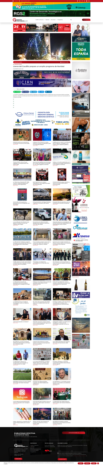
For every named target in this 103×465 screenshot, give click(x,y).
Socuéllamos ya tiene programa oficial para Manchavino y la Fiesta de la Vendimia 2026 (21, 343)
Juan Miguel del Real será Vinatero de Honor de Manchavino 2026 (61, 342)
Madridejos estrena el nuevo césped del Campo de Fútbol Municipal (22, 382)
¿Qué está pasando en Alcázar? (20, 321)
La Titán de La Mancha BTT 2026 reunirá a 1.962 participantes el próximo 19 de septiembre (21, 183)
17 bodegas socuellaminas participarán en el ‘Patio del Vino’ (41, 262)
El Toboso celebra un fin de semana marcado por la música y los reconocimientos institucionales (61, 303)
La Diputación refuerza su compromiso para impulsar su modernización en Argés (20, 363)
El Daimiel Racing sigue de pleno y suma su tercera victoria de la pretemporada (61, 183)
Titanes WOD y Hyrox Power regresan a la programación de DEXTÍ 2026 (20, 163)
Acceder (80, 326)
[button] (40, 20)
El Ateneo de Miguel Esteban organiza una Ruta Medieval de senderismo (40, 383)
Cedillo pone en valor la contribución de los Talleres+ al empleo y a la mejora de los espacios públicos (62, 143)
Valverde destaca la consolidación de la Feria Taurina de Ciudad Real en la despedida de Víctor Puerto (62, 223)
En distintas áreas (17, 64)
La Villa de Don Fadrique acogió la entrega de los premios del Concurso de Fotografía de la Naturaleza (22, 243)
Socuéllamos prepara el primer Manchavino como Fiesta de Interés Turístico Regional (61, 422)
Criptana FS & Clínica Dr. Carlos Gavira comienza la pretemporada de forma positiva (41, 343)
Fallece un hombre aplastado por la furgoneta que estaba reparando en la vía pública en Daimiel (61, 163)
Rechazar (87, 463)
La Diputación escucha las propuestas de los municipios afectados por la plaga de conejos (21, 283)
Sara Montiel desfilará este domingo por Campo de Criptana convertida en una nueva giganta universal (42, 163)
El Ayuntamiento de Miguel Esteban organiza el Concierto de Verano (42, 203)
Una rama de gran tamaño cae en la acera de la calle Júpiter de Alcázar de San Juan (42, 402)
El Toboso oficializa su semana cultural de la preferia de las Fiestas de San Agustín (61, 363)
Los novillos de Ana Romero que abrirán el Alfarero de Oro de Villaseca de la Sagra (21, 223)
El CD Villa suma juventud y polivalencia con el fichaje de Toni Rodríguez (21, 203)
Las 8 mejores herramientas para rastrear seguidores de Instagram (21, 402)
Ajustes (93, 463)
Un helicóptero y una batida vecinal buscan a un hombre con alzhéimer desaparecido (61, 383)
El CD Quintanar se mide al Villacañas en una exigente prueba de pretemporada (41, 183)
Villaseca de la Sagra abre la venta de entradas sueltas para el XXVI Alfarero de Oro (42, 283)
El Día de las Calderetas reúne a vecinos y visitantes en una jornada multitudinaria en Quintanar (61, 283)
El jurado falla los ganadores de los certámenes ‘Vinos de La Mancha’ (61, 203)
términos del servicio (83, 455)
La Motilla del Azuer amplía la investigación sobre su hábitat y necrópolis (21, 303)
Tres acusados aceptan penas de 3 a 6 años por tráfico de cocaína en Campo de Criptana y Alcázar (42, 243)
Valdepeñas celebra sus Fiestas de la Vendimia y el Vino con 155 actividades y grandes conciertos (62, 323)
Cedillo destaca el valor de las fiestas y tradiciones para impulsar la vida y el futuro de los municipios (22, 263)
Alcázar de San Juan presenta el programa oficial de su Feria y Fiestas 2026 (41, 422)
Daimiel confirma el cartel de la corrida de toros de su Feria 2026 (21, 143)
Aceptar (80, 463)
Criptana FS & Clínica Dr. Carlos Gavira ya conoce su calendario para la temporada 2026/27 (42, 143)
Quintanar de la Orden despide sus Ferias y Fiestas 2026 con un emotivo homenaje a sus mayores (62, 243)
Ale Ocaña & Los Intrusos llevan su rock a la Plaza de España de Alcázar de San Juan (62, 263)
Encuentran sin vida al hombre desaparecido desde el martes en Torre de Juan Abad (41, 223)
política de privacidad (68, 453)
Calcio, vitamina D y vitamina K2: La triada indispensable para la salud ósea (22, 422)
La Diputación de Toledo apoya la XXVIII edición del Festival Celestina (61, 402)
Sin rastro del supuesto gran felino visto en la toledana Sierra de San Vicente (41, 303)
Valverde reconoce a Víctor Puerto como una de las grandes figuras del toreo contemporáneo (42, 323)
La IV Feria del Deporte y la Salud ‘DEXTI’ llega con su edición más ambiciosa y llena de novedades (41, 363)
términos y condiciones (77, 453)
